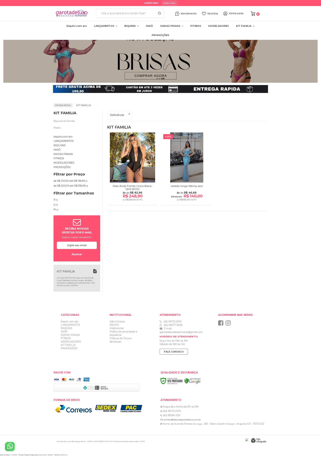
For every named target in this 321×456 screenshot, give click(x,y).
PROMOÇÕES (69, 348)
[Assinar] (77, 254)
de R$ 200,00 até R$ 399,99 (71, 185)
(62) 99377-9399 (172, 325)
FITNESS (66, 338)
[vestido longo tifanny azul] (187, 169)
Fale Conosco (117, 321)
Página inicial (63, 105)
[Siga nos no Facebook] (221, 323)
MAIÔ (64, 331)
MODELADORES (71, 341)
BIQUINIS (66, 328)
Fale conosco (174, 351)
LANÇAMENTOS (70, 324)
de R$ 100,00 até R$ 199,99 (70, 180)
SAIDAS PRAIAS (70, 334)
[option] (160, 58)
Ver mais (133, 201)
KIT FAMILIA (68, 344)
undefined (151, 3)
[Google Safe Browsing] (192, 380)
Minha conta (236, 13)
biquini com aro (70, 321)
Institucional (117, 328)
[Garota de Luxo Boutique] (74, 13)
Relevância (117, 115)
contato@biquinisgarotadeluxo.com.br (182, 419)
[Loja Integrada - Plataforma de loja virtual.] (259, 440)
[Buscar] (158, 13)
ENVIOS (114, 324)
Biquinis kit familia (64, 121)
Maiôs (57, 127)
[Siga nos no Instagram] (229, 323)
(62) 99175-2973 (172, 321)
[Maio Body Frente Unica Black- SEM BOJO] (132, 169)
